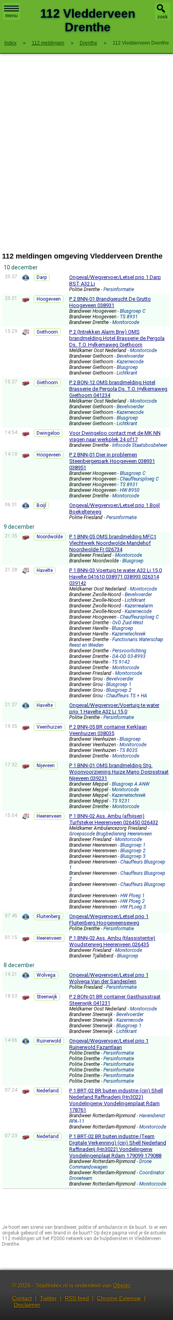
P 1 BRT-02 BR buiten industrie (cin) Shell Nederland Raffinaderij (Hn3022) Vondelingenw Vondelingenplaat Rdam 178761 (116, 1100)
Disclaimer (27, 1305)
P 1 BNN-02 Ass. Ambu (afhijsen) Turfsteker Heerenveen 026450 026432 (113, 819)
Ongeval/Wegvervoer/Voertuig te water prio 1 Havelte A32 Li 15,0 (114, 708)
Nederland (48, 1091)
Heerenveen (49, 816)
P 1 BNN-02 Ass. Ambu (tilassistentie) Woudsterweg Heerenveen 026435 (112, 941)
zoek (162, 17)
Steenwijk (47, 997)
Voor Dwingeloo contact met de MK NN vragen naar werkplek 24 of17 (115, 436)
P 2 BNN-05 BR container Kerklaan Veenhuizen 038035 (108, 730)
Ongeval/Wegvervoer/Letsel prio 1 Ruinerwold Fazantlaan (108, 1044)
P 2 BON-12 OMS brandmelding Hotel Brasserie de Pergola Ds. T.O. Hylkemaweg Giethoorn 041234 (118, 388)
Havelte (45, 570)
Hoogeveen (49, 299)
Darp (42, 277)
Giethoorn (47, 332)
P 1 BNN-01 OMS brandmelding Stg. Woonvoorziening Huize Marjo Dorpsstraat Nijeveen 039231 (119, 771)
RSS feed (77, 1298)
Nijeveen (46, 765)
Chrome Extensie (119, 1298)
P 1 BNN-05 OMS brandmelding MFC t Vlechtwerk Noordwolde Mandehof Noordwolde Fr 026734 (112, 543)
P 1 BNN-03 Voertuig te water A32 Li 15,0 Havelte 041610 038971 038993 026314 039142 (115, 576)
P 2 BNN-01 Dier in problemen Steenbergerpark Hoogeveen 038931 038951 (112, 461)
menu (11, 15)
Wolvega (46, 975)
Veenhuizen (49, 727)
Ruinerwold (49, 1041)
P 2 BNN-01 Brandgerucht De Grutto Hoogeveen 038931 (110, 302)
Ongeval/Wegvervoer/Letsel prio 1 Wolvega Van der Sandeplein (108, 978)
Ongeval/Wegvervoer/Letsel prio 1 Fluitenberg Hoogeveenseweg (108, 919)
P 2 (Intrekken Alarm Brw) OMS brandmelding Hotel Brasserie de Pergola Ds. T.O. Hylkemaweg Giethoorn (117, 338)
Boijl (41, 505)
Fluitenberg (48, 916)
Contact (22, 1298)
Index (10, 43)
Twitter (48, 1298)
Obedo (121, 1285)
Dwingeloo (48, 433)
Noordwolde (50, 537)
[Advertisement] (86, 153)
